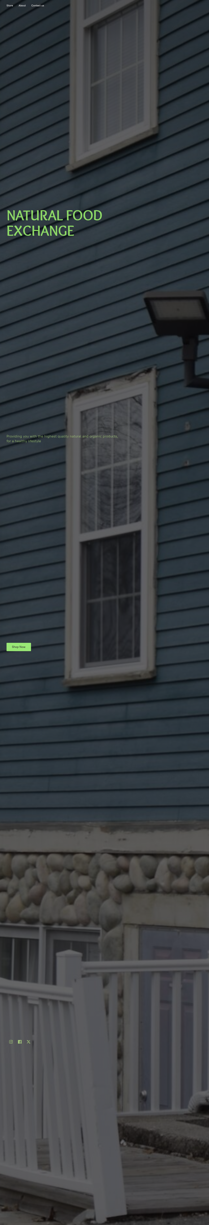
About (22, 5)
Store (10, 5)
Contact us (37, 5)
